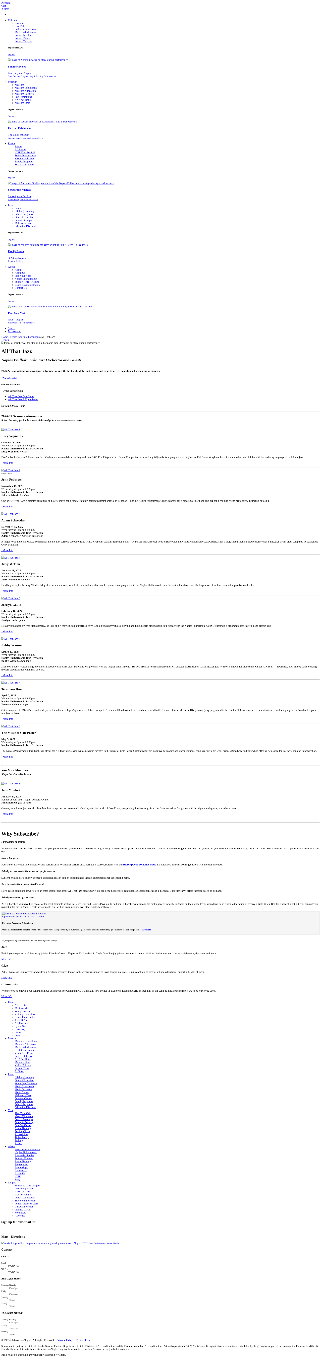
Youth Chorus (22, 1092)
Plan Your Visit (23, 275)
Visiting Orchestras (25, 1014)
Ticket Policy (22, 1137)
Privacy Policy (65, 1340)
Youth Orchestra (23, 1089)
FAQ (17, 1179)
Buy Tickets (21, 26)
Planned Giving (23, 1209)
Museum (12, 81)
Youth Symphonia (24, 1086)
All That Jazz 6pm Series (21, 396)
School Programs (24, 214)
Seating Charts (22, 1131)
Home (4, 336)
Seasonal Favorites (24, 164)
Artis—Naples (21, 321)
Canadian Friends (24, 1206)
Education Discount (25, 226)
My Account (14, 331)
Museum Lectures (24, 93)
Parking (19, 1140)
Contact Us (21, 287)
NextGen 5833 (22, 1191)
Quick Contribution (25, 1197)
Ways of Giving (23, 1194)
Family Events (16, 251)
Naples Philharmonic (26, 278)
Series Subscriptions (25, 29)
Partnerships (21, 1167)
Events (11, 143)
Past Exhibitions (23, 96)
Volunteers (20, 1212)
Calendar (13, 20)
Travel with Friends (25, 1200)
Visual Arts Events (24, 158)
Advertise (20, 1215)
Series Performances (25, 155)
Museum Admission (25, 90)
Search (11, 328)
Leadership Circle (24, 1188)
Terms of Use (83, 1340)
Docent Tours (22, 1068)
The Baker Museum (25, 136)
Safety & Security (24, 1122)
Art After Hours (23, 99)
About (11, 266)
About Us (20, 272)
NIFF (18, 1176)
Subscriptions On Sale (23, 198)
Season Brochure (24, 35)
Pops (17, 1035)
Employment (21, 1164)
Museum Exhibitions (26, 87)
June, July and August (32, 75)
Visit (10, 1110)
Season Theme (22, 38)
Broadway (20, 1029)
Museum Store (22, 102)
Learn (11, 205)
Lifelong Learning (24, 211)
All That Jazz (22, 1023)
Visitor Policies (23, 1065)
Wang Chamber (23, 1011)
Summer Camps (23, 220)
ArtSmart (19, 1071)
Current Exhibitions (19, 128)
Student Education (24, 217)
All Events (20, 149)
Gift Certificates (23, 1125)
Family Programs (24, 161)
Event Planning (23, 1128)
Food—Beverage (24, 1119)
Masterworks (21, 1008)
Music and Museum (25, 32)
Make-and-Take (23, 223)
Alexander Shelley (24, 1155)
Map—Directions (24, 1116)
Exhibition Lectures (25, 1050)
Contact (6, 1249)
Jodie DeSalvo (22, 1020)
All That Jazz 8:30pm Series (23, 399)
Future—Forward (24, 1158)
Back (5, 339)
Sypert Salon (21, 1026)
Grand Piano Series (25, 1017)
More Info (7, 462)
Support (11, 54)
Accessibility (21, 1134)
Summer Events (17, 66)
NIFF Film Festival (25, 152)
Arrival (18, 1143)
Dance (18, 1032)
